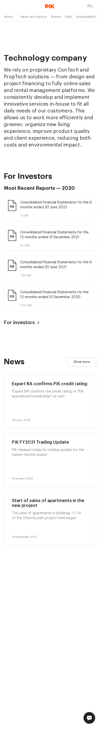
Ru (90, 6)
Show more (82, 361)
